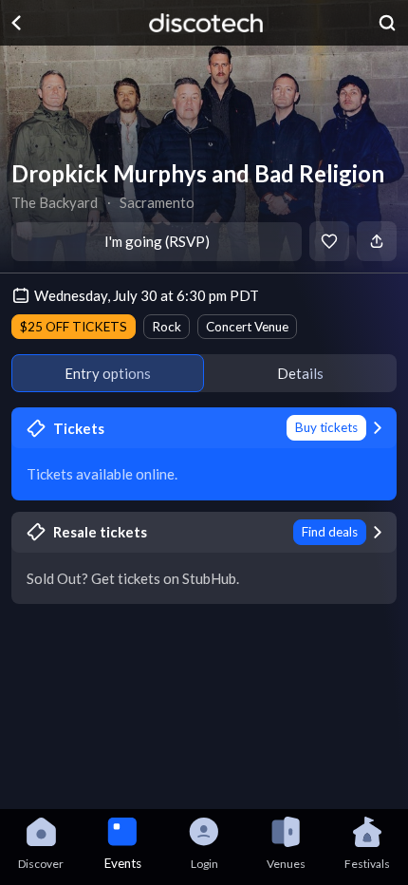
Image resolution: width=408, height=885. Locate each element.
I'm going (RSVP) (157, 241)
